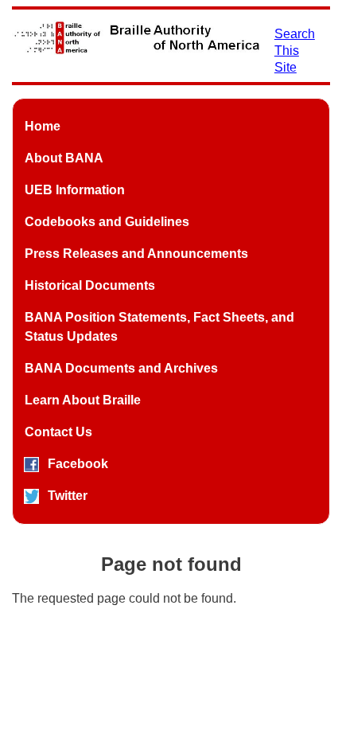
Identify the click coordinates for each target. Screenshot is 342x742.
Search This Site (294, 50)
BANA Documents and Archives (121, 368)
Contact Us (58, 432)
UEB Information (75, 190)
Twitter (67, 495)
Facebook (78, 464)
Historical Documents (90, 285)
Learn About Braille (83, 400)
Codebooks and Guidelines (107, 221)
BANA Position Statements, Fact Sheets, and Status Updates (159, 326)
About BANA (64, 158)
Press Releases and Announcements (136, 253)
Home (42, 126)
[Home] (137, 37)
